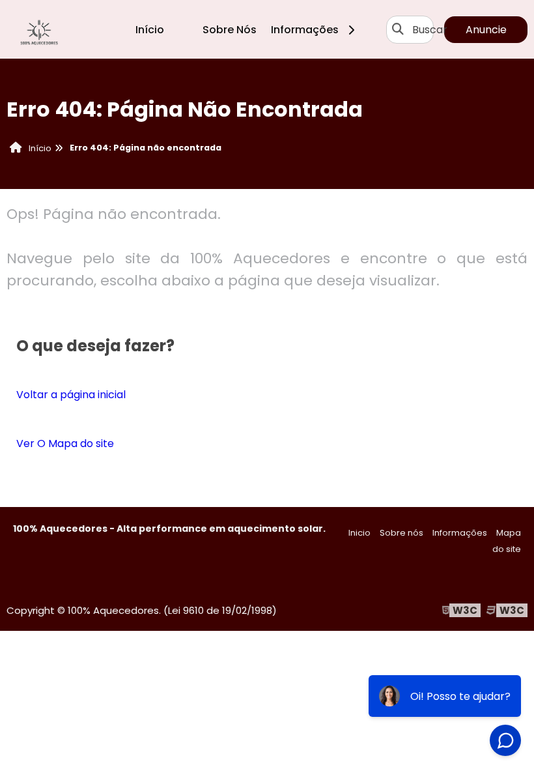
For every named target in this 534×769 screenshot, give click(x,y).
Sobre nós (401, 533)
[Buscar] (398, 29)
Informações (307, 29)
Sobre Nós (230, 29)
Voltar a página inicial (71, 394)
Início (149, 29)
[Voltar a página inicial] (39, 29)
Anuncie (486, 29)
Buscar (429, 29)
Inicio (359, 533)
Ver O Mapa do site (65, 443)
